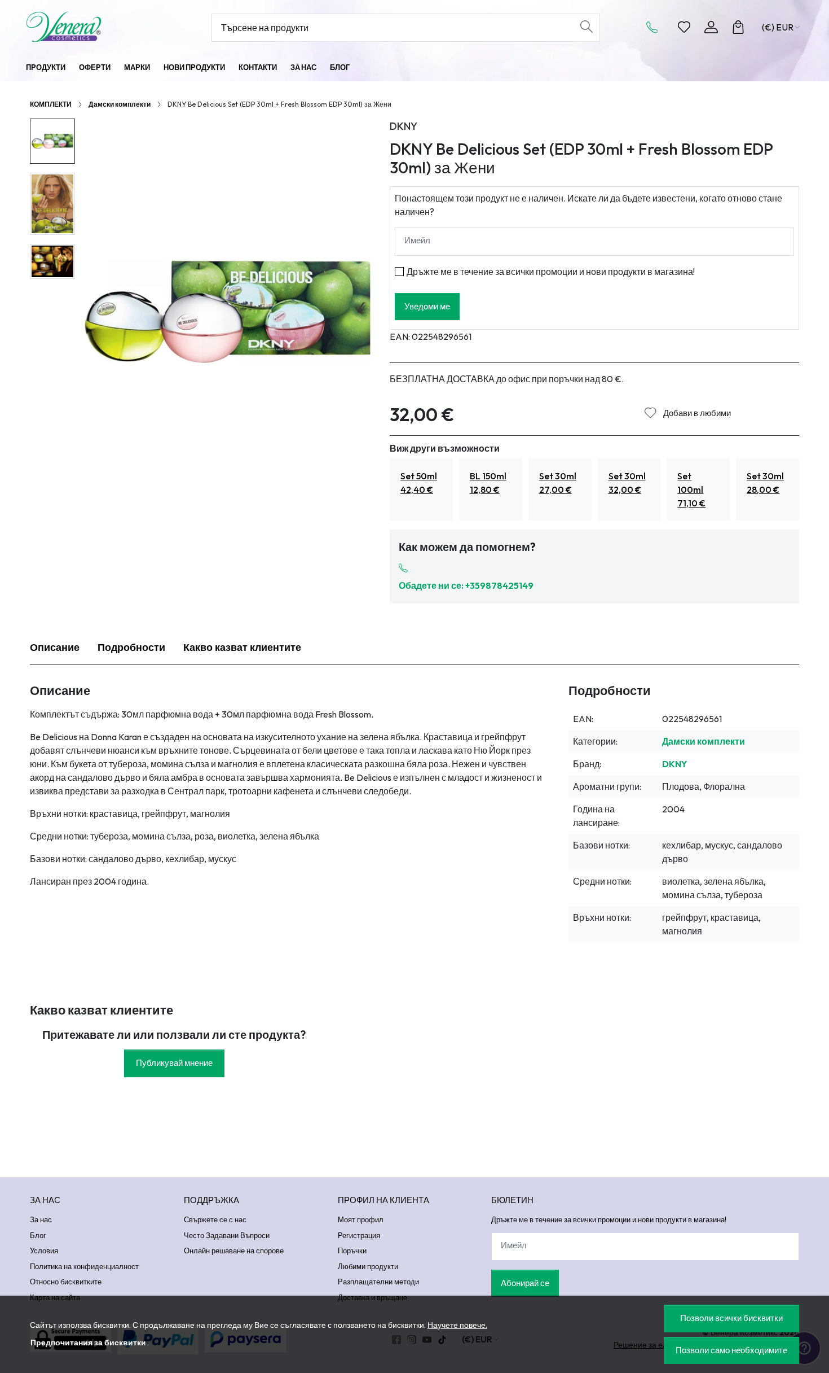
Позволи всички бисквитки (731, 1318)
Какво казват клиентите (242, 647)
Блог (340, 67)
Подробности (131, 647)
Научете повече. (457, 1325)
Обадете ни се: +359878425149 (466, 585)
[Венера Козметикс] (96, 26)
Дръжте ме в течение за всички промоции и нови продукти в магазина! (551, 271)
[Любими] (684, 27)
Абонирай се (525, 1283)
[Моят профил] (711, 27)
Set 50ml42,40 (418, 482)
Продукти (45, 67)
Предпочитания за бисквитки (88, 1342)
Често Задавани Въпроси (227, 1235)
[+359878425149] (655, 27)
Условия (44, 1250)
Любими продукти (368, 1266)
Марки (137, 67)
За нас (303, 67)
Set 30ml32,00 (627, 482)
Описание (55, 647)
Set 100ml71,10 (691, 489)
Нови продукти (194, 67)
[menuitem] (52, 141)
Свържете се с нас (215, 1219)
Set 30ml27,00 (557, 482)
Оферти (95, 67)
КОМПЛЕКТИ (51, 104)
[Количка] (738, 27)
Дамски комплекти (120, 104)
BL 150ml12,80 (488, 482)
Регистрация (359, 1235)
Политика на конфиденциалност (84, 1266)
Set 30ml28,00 (765, 482)
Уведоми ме (427, 306)
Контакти (258, 67)
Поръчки (352, 1250)
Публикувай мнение (174, 1062)
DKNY (403, 126)
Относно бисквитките (66, 1281)
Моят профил (360, 1219)
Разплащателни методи (378, 1281)
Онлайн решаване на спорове (234, 1250)
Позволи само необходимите (731, 1350)
